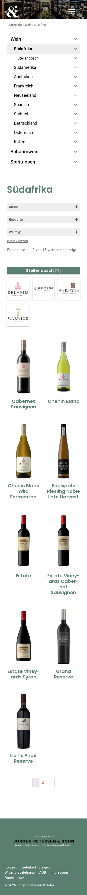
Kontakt (11, 867)
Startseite (15, 25)
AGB (42, 872)
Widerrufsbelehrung (20, 872)
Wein (28, 25)
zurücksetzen (17, 241)
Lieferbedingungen (35, 867)
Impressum (59, 872)
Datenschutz (14, 878)
